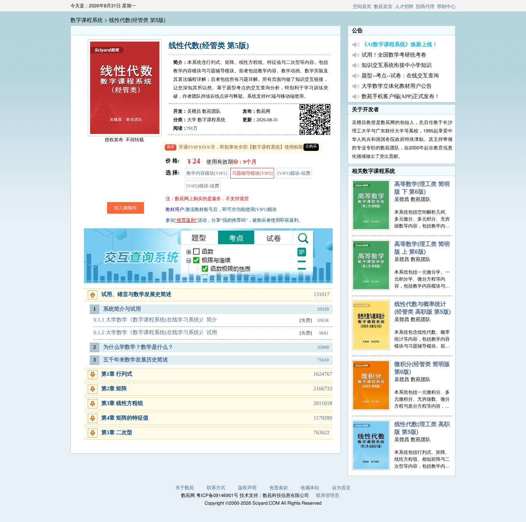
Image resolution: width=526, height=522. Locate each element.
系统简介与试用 (122, 309)
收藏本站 (310, 487)
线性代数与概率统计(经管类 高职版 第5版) (422, 307)
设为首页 (341, 487)
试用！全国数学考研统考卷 (394, 55)
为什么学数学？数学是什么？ (138, 347)
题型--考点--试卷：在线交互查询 (400, 76)
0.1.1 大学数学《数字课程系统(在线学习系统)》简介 (155, 320)
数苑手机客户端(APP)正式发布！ (401, 97)
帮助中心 (446, 6)
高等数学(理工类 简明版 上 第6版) (422, 247)
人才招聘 (404, 6)
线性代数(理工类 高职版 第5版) (422, 428)
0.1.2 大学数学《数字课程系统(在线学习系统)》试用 (155, 333)
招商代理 (425, 6)
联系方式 (216, 487)
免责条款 (279, 487)
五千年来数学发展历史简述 (135, 360)
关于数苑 (185, 487)
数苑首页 (383, 6)
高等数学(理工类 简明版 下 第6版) (422, 187)
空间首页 (362, 6)
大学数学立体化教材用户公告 (397, 86)
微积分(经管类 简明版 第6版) (422, 368)
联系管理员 (327, 495)
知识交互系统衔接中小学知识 (397, 66)
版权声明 (247, 487)
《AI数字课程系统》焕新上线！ (400, 45)
